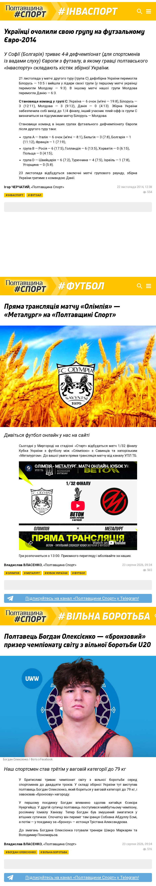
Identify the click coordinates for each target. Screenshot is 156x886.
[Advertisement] (78, 244)
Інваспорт (91, 11)
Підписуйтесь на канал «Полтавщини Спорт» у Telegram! (82, 598)
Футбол (85, 286)
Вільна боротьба (108, 616)
